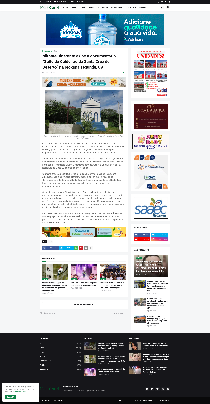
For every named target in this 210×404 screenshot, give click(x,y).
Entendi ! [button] (10, 397)
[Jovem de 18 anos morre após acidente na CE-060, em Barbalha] (135, 346)
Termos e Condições (77, 2)
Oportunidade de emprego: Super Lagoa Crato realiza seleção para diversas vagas (157, 319)
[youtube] (166, 2)
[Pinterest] (81, 248)
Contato (48, 2)
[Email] (86, 248)
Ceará (82, 7)
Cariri (73, 7)
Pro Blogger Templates (56, 400)
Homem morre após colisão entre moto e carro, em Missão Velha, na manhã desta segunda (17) (157, 303)
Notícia (60, 356)
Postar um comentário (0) (84, 304)
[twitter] (162, 2)
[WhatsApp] (76, 248)
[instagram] (163, 389)
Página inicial (47, 51)
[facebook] (158, 2)
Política (132, 7)
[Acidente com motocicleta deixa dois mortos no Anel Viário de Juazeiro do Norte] (135, 370)
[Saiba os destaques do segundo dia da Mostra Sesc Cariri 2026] (90, 372)
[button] (162, 7)
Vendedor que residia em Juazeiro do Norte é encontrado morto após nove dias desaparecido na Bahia (156, 356)
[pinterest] (169, 2)
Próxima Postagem (119, 313)
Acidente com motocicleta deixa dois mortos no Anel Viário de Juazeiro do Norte (155, 369)
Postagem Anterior (48, 313)
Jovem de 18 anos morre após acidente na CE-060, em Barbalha (155, 345)
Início (41, 2)
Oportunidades (118, 7)
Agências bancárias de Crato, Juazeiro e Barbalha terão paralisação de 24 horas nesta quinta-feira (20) (157, 286)
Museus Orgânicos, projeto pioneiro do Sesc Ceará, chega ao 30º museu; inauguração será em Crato (54, 286)
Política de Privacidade (60, 2)
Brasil (91, 7)
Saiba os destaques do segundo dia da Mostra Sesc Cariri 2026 (84, 284)
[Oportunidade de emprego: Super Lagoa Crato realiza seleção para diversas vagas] (140, 319)
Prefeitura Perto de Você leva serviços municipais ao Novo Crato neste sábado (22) (112, 285)
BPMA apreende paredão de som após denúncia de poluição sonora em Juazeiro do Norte (111, 346)
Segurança (103, 7)
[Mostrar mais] (90, 248)
